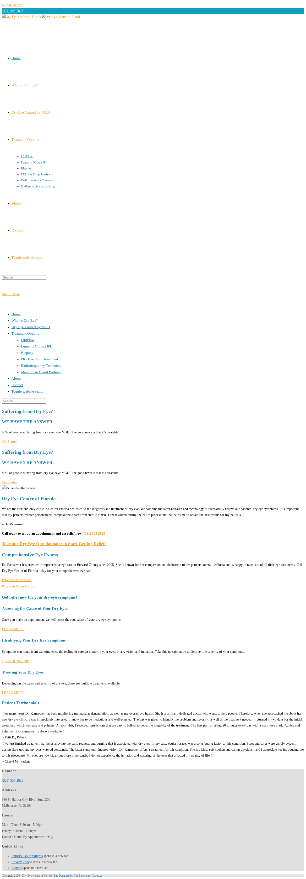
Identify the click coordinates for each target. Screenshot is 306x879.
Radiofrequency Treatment (41, 366)
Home (16, 314)
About (16, 378)
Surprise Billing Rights (27, 856)
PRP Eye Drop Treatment (39, 359)
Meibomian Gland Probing (41, 372)
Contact (17, 385)
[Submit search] (48, 402)
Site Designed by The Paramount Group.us (78, 875)
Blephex (27, 353)
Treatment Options (25, 333)
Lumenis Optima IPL (36, 346)
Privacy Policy (21, 862)
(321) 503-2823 (12, 11)
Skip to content (12, 5)
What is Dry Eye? (24, 320)
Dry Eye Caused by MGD (30, 327)
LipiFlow (27, 340)
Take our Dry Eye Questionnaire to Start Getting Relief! (54, 543)
